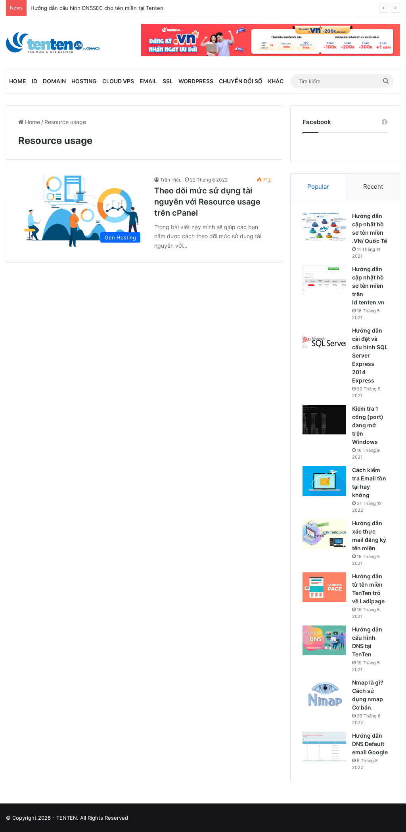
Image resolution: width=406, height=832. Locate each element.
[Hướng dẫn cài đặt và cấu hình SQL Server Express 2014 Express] (324, 341)
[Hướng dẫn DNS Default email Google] (324, 746)
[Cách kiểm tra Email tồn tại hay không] (324, 481)
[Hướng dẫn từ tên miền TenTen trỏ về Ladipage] (324, 587)
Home (17, 81)
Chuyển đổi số (240, 81)
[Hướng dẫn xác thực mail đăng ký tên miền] (324, 534)
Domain (54, 81)
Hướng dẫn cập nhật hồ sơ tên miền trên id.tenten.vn (368, 286)
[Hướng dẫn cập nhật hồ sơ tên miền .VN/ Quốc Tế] (324, 227)
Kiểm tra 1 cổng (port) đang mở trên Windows (367, 425)
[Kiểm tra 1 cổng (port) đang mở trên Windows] (324, 419)
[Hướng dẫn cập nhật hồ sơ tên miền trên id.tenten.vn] (324, 280)
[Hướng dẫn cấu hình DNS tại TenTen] (324, 640)
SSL (168, 81)
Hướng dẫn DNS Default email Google (370, 743)
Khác (275, 81)
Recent (373, 186)
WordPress (195, 81)
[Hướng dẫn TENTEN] (53, 42)
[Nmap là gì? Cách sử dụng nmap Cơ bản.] (324, 693)
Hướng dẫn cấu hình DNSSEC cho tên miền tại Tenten (97, 8)
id (34, 81)
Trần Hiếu (171, 180)
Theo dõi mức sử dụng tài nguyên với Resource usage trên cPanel (207, 202)
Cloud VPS (118, 81)
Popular (318, 186)
